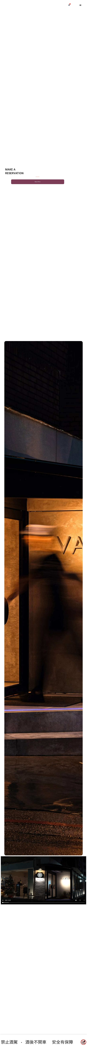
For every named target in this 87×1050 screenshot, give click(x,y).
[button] (80, 5)
